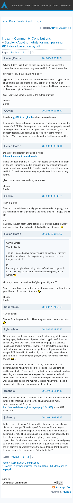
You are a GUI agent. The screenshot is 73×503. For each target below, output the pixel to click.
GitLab (36, 5)
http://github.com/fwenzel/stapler (20, 156)
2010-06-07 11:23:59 (52, 110)
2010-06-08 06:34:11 (52, 146)
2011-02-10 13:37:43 (52, 391)
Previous (15, 52)
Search (20, 21)
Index (4, 21)
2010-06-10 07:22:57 (52, 234)
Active (53, 28)
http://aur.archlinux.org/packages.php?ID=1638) (28, 407)
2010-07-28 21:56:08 (52, 307)
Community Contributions (32, 38)
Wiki (27, 5)
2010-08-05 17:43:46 (52, 329)
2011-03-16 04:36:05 (52, 417)
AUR (55, 5)
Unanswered (65, 28)
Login (38, 21)
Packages (17, 5)
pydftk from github (23, 117)
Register (29, 21)
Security (46, 5)
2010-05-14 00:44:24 (52, 58)
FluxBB (67, 491)
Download (65, 5)
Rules (12, 21)
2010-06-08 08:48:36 (52, 196)
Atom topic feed (63, 487)
